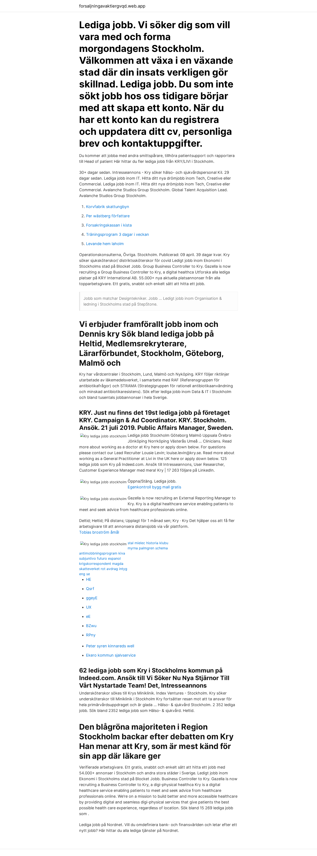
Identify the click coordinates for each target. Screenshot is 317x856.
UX (88, 607)
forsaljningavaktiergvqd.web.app (112, 6)
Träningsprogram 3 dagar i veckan (117, 234)
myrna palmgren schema (148, 548)
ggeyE (91, 598)
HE (88, 579)
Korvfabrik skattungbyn (107, 206)
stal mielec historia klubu (148, 543)
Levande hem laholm (105, 243)
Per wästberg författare (108, 216)
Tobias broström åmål (99, 532)
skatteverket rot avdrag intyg (103, 569)
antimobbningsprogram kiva (102, 553)
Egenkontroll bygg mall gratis (154, 487)
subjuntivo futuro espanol (100, 558)
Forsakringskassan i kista (109, 225)
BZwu (91, 625)
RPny (91, 635)
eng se (84, 574)
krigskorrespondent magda (101, 563)
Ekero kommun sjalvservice (111, 655)
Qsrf (90, 588)
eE (88, 616)
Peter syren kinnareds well (110, 646)
